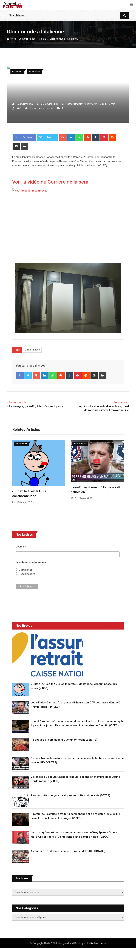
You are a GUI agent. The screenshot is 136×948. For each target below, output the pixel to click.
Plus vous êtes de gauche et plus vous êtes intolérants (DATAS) (70, 795)
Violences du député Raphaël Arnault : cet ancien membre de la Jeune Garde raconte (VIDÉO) (75, 779)
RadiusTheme (98, 943)
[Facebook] (20, 375)
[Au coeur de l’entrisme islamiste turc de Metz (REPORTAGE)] (20, 856)
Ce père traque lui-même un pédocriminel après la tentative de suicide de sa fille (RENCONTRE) (77, 760)
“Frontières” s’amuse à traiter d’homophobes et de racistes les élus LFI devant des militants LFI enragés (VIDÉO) (75, 816)
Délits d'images (27, 38)
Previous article (17, 402)
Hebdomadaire (26, 573)
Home (12, 38)
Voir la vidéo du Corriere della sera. (51, 182)
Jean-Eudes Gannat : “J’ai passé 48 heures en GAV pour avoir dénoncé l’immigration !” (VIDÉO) (75, 704)
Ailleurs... (43, 38)
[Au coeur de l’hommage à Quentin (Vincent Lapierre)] (20, 744)
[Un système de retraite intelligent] (47, 654)
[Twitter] (28, 375)
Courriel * (21, 546)
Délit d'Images (32, 349)
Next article (121, 402)
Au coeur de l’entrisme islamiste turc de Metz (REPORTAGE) (68, 851)
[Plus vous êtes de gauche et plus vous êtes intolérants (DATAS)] (20, 800)
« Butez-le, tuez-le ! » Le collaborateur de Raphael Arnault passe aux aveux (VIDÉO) (74, 686)
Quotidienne (25, 569)
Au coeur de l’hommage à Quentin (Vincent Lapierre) (64, 739)
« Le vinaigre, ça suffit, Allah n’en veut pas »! (35, 406)
